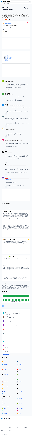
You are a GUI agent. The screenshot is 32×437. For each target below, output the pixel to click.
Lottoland (6, 80)
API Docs (10, 430)
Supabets (19, 384)
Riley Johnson (6, 328)
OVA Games (20, 398)
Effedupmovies (6, 374)
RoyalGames (20, 403)
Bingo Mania (6, 381)
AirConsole (20, 401)
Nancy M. (6, 320)
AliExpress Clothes (6, 361)
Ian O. (5, 312)
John (5, 324)
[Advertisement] (16, 43)
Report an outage (20, 303)
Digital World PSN (6, 401)
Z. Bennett (6, 316)
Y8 (4, 398)
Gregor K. (4, 11)
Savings (8, 165)
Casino (13, 140)
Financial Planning (15, 165)
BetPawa (19, 410)
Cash (5, 164)
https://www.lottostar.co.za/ (8, 23)
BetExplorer (20, 388)
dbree (19, 374)
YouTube (19, 369)
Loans (21, 165)
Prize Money (12, 81)
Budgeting (11, 165)
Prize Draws (22, 105)
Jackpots (15, 25)
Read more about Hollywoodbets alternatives (9, 253)
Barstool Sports (20, 391)
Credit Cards (24, 165)
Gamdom (5, 410)
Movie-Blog (20, 364)
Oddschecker (6, 393)
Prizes (13, 129)
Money (6, 165)
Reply (9, 314)
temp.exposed (6, 364)
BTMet (5, 369)
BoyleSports (20, 381)
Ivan (5, 349)
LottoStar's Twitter (8, 305)
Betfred (19, 379)
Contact (10, 427)
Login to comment (6, 354)
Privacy (25, 427)
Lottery (8, 3)
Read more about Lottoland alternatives (8, 280)
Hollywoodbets (7, 176)
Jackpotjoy (5, 413)
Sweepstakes (18, 105)
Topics (4, 3)
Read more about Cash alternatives (8, 235)
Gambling (7, 25)
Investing (19, 165)
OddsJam (5, 388)
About (17, 427)
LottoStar (15, 13)
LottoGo (6, 151)
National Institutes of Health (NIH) (23, 361)
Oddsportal (20, 393)
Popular (2, 427)
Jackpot (15, 140)
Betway (5, 391)
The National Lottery (7, 379)
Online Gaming (11, 25)
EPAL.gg (5, 403)
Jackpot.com (7, 139)
